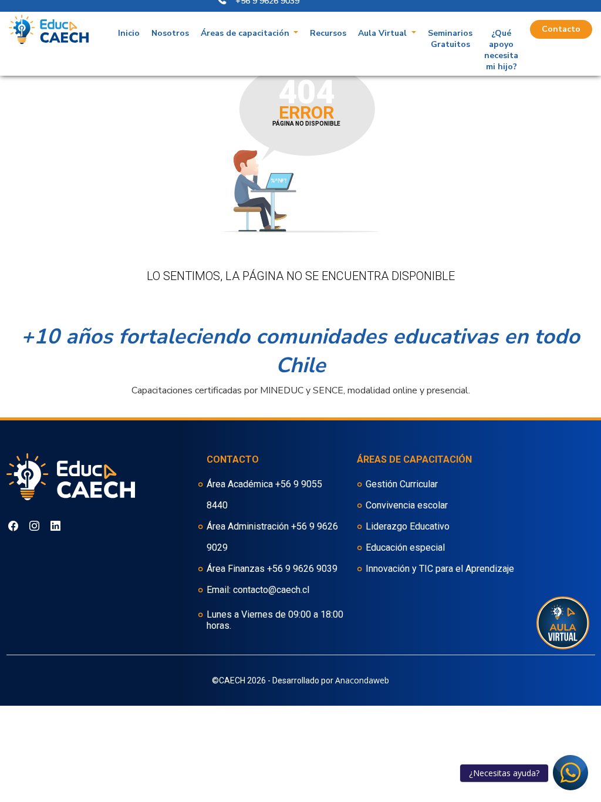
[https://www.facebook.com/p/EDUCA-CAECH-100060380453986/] (34, 521)
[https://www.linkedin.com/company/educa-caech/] (55, 521)
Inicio (129, 33)
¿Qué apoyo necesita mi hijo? (501, 50)
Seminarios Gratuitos (450, 39)
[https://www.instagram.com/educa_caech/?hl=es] (13, 521)
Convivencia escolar (407, 505)
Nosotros (170, 33)
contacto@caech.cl (271, 589)
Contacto (561, 29)
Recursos (328, 33)
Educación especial (405, 547)
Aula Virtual (383, 33)
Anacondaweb (362, 680)
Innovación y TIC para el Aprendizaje (440, 568)
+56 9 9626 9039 (302, 568)
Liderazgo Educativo (408, 526)
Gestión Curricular (402, 484)
